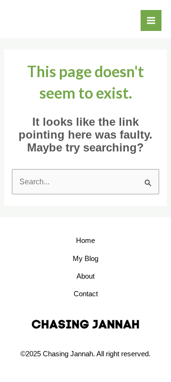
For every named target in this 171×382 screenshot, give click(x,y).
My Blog (85, 258)
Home (85, 240)
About (85, 276)
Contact (86, 294)
